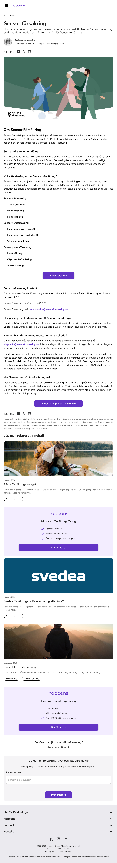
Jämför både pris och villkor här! (58, 403)
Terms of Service (65, 851)
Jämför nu (56, 547)
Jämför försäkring (58, 275)
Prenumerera (58, 794)
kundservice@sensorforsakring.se (49, 309)
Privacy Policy (51, 851)
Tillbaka (11, 15)
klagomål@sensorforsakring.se (21, 344)
